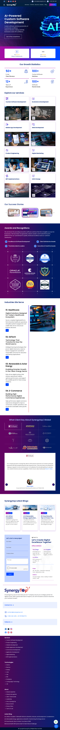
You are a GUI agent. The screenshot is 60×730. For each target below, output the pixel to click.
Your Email (8, 547)
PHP (7, 677)
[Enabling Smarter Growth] (7, 384)
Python (8, 665)
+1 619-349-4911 (52, 1)
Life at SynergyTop (11, 701)
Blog (46, 4)
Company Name (10, 553)
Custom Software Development (14, 640)
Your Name (8, 541)
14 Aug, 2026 (9, 513)
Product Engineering (11, 642)
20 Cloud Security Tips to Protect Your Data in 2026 (47, 517)
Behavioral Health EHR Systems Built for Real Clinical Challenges (21, 723)
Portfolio (32, 4)
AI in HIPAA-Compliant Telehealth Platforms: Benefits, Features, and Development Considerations (12, 517)
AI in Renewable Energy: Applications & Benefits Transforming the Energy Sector (30, 517)
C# (7, 684)
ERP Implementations (11, 657)
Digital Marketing (10, 654)
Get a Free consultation (13, 36)
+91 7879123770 (22, 616)
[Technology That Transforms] (7, 357)
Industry (42, 4)
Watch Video (49, 469)
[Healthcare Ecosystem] (7, 330)
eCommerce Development (13, 649)
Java (7, 672)
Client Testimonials (11, 696)
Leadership (9, 699)
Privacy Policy (9, 706)
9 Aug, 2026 (26, 513)
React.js (8, 667)
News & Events (10, 704)
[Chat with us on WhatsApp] (56, 722)
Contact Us (52, 4)
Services (27, 4)
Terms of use (9, 708)
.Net (7, 674)
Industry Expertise (10, 692)
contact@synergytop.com (40, 1)
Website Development (12, 645)
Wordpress (9, 679)
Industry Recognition (11, 694)
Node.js (8, 669)
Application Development (12, 652)
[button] (54, 212)
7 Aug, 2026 (43, 513)
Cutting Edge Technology (12, 681)
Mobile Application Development (14, 647)
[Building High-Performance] (7, 409)
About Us (37, 4)
